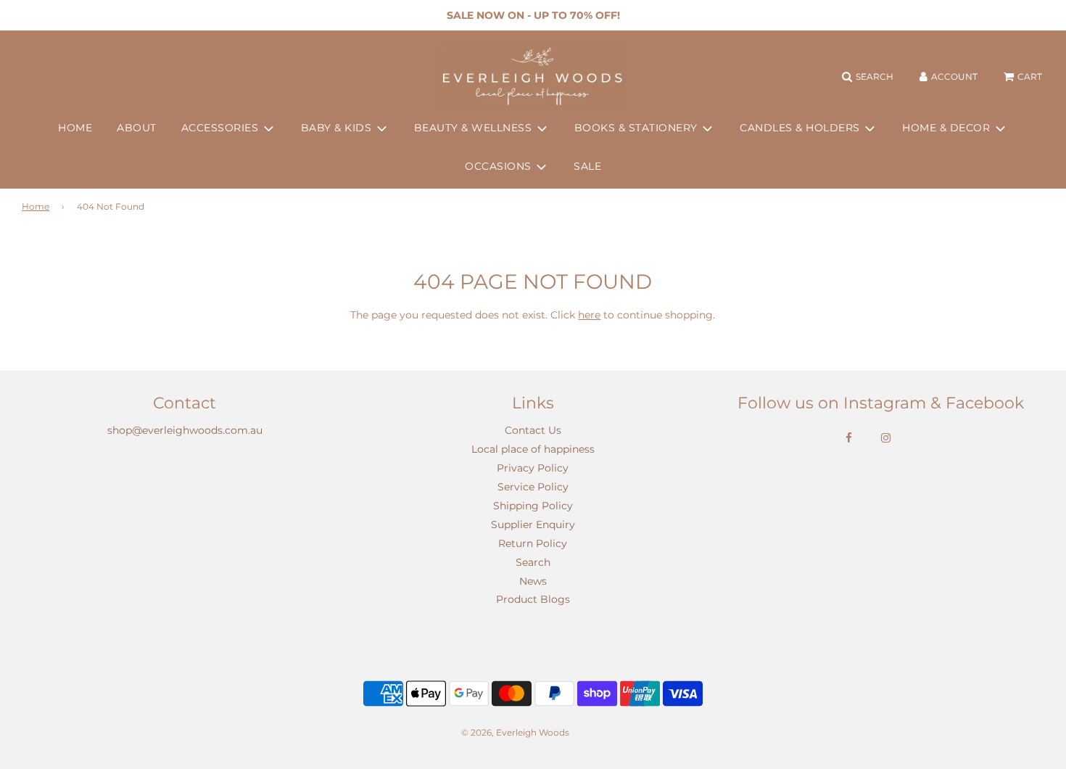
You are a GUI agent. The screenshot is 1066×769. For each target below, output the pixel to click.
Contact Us (533, 430)
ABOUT (137, 127)
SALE (587, 166)
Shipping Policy (533, 505)
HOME (75, 127)
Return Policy (532, 543)
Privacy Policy (533, 467)
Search (533, 562)
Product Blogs (533, 599)
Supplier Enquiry (533, 524)
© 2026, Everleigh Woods (515, 732)
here (589, 314)
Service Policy (533, 486)
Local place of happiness (533, 449)
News (533, 581)
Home (35, 206)
